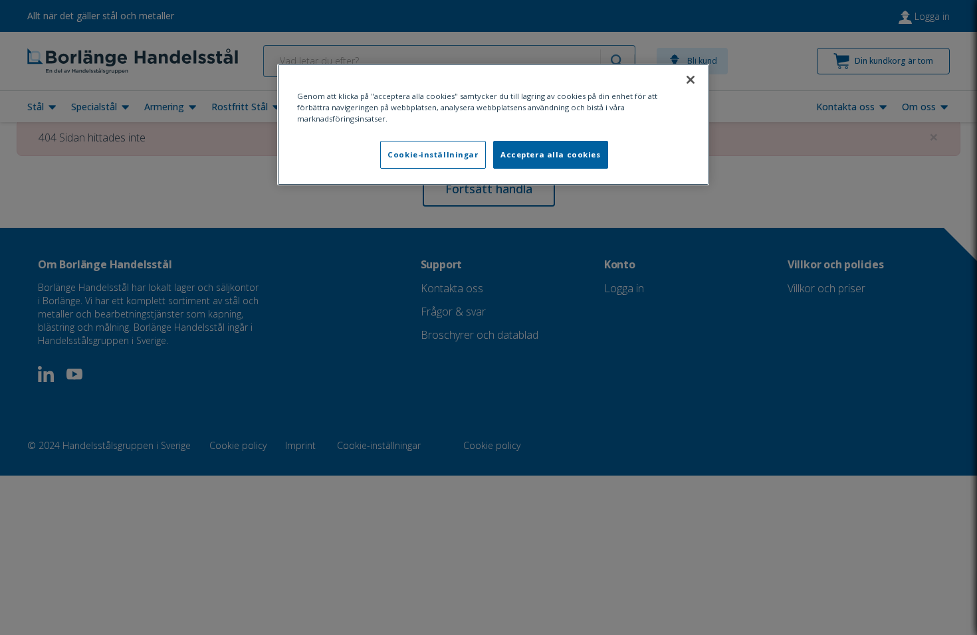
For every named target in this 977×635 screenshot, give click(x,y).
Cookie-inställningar (432, 154)
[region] (493, 124)
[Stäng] (690, 79)
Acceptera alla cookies (550, 154)
